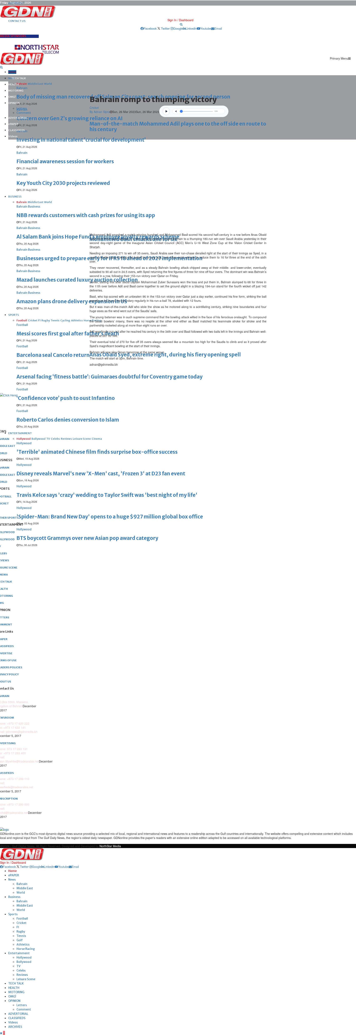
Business (14, 897)
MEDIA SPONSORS (13, 36)
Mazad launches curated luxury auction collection (77, 280)
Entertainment (19, 953)
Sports (13, 914)
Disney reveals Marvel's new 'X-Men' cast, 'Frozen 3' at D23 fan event (100, 473)
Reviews (22, 975)
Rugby (20, 931)
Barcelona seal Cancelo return (53, 355)
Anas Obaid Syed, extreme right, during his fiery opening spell (165, 354)
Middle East (24, 888)
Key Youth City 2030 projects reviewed (63, 183)
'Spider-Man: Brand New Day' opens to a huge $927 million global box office (109, 516)
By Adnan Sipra (100, 112)
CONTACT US (17, 21)
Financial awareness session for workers (65, 161)
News (12, 879)
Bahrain (21, 884)
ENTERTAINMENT (20, 433)
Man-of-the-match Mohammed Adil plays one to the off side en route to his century (177, 126)
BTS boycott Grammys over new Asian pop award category (87, 538)
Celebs (21, 970)
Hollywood (24, 957)
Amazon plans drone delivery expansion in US (71, 301)
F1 (17, 927)
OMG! (12, 97)
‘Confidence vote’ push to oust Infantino (65, 398)
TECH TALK (18, 78)
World (20, 892)
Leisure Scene (25, 979)
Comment (23, 113)
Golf (19, 940)
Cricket (94, 108)
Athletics (22, 944)
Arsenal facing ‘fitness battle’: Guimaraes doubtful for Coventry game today (109, 377)
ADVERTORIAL (17, 118)
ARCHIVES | (15, 3)
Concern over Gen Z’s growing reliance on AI (69, 118)
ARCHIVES (15, 1027)
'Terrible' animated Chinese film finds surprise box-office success (97, 452)
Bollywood (23, 962)
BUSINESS (15, 196)
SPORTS (13, 315)
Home (12, 72)
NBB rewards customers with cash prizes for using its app (85, 215)
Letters (21, 108)
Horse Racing (25, 949)
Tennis (21, 936)
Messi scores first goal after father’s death (67, 333)
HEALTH (13, 84)
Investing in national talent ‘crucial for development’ (81, 140)
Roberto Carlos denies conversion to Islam (67, 420)
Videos (13, 136)
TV (18, 966)
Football (22, 918)
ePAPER (13, 124)
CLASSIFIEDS (16, 130)
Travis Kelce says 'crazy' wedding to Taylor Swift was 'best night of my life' (106, 495)
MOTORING (15, 90)
